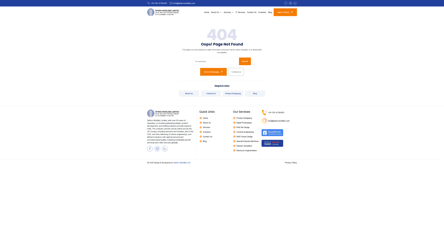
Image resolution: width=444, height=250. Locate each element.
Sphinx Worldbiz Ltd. (182, 162)
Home (206, 12)
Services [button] (227, 12)
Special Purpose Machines (247, 141)
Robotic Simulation (244, 146)
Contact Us (251, 12)
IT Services (240, 12)
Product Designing (233, 93)
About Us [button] (215, 12)
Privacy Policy (291, 162)
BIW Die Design (243, 127)
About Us (189, 93)
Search (245, 61)
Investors (262, 12)
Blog (270, 12)
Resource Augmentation (246, 150)
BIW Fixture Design (244, 136)
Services (206, 127)
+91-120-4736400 (159, 3)
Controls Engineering (245, 132)
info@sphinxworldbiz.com (184, 3)
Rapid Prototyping (243, 123)
